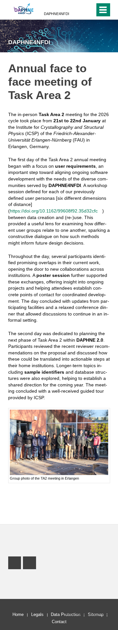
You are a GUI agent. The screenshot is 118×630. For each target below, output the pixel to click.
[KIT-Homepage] (23, 9)
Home (18, 614)
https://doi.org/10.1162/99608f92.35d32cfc (54, 210)
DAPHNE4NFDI (56, 14)
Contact (59, 621)
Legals (37, 614)
